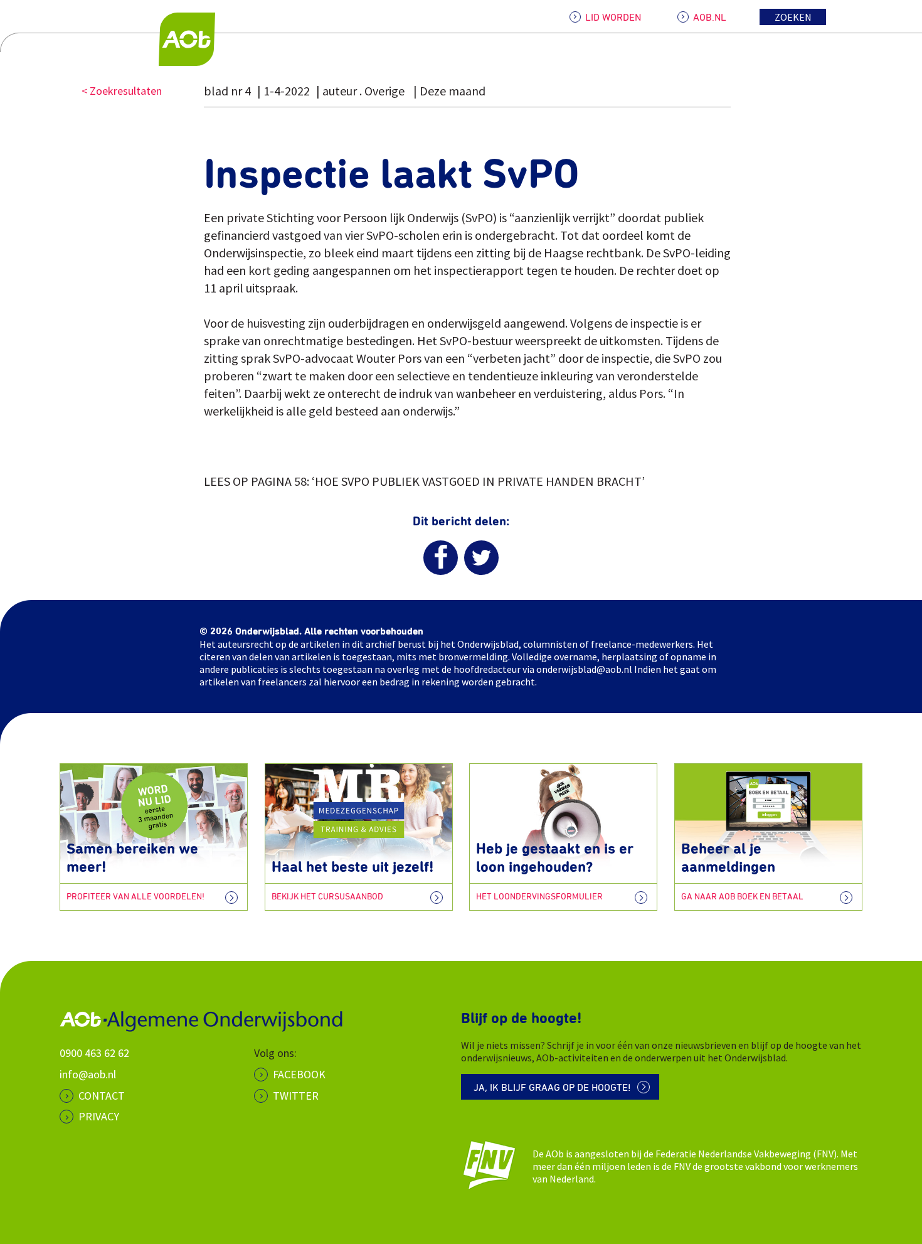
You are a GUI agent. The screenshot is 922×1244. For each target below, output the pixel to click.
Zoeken (793, 17)
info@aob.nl (88, 1074)
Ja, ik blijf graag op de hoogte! (552, 1088)
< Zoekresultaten (122, 90)
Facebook (299, 1074)
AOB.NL (709, 18)
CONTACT (101, 1095)
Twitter (296, 1095)
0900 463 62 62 (94, 1053)
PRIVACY (98, 1116)
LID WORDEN (613, 18)
